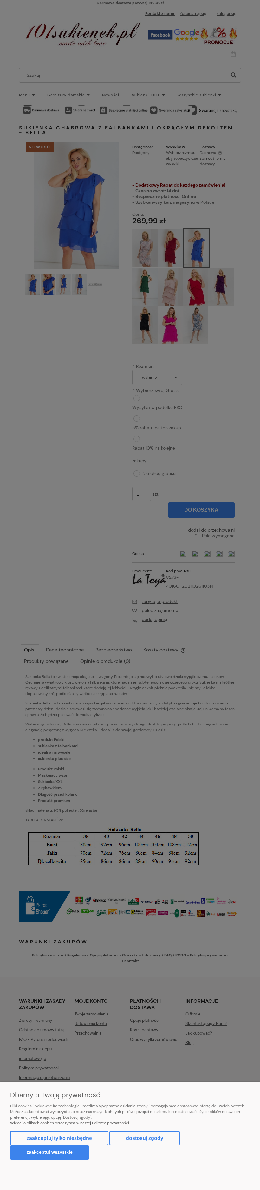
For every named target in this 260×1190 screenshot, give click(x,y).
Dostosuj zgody (144, 1138)
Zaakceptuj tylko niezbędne (59, 1138)
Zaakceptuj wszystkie (50, 1152)
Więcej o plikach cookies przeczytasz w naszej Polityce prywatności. (70, 1123)
